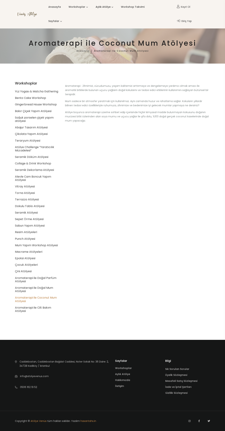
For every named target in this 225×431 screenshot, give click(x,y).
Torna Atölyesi (25, 193)
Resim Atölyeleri (26, 232)
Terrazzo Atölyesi (27, 199)
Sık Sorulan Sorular (177, 369)
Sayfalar (53, 21)
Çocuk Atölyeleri (26, 265)
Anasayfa (54, 7)
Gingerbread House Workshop (36, 104)
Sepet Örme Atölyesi (29, 219)
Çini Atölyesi (23, 271)
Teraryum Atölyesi (27, 141)
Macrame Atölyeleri (28, 252)
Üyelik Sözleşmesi (176, 375)
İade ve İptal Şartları (178, 387)
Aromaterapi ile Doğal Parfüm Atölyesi (35, 279)
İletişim (119, 386)
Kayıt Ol (185, 7)
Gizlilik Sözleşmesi (176, 393)
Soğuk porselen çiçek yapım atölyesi (34, 119)
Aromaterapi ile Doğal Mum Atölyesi (34, 289)
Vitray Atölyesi (25, 186)
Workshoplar (77, 7)
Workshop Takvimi (132, 7)
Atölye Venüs (39, 421)
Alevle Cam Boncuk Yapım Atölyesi (33, 178)
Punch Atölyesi (25, 239)
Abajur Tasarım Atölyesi (31, 127)
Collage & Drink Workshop (33, 163)
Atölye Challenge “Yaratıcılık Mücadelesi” (34, 148)
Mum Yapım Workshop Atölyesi (36, 245)
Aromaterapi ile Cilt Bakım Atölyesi (33, 309)
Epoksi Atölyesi (25, 258)
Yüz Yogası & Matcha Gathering (36, 91)
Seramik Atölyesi (26, 213)
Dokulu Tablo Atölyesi (29, 206)
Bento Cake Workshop (30, 98)
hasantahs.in (88, 421)
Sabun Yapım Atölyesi (30, 226)
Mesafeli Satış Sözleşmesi (181, 381)
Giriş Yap (186, 21)
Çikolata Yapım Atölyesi (31, 134)
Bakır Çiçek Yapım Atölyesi (33, 111)
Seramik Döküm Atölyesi (31, 157)
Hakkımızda (122, 380)
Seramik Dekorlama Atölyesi (34, 170)
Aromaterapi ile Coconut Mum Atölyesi (36, 299)
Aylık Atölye (103, 7)
